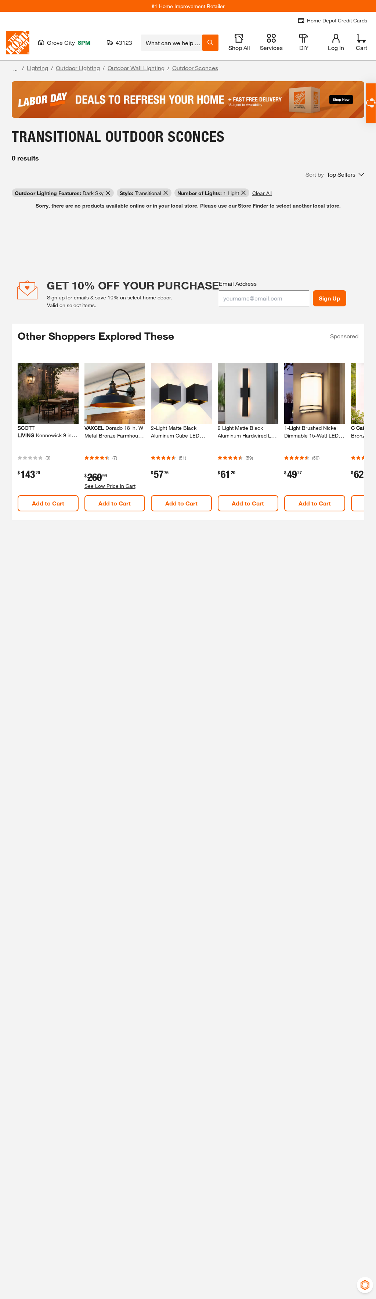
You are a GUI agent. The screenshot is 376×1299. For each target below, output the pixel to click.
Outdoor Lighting (78, 67)
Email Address (238, 283)
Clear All (262, 193)
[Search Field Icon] (210, 43)
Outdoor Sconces (195, 67)
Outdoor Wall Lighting (136, 67)
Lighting (37, 67)
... (15, 69)
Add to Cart (48, 503)
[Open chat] (371, 103)
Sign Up (329, 298)
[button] (335, 174)
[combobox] (171, 42)
